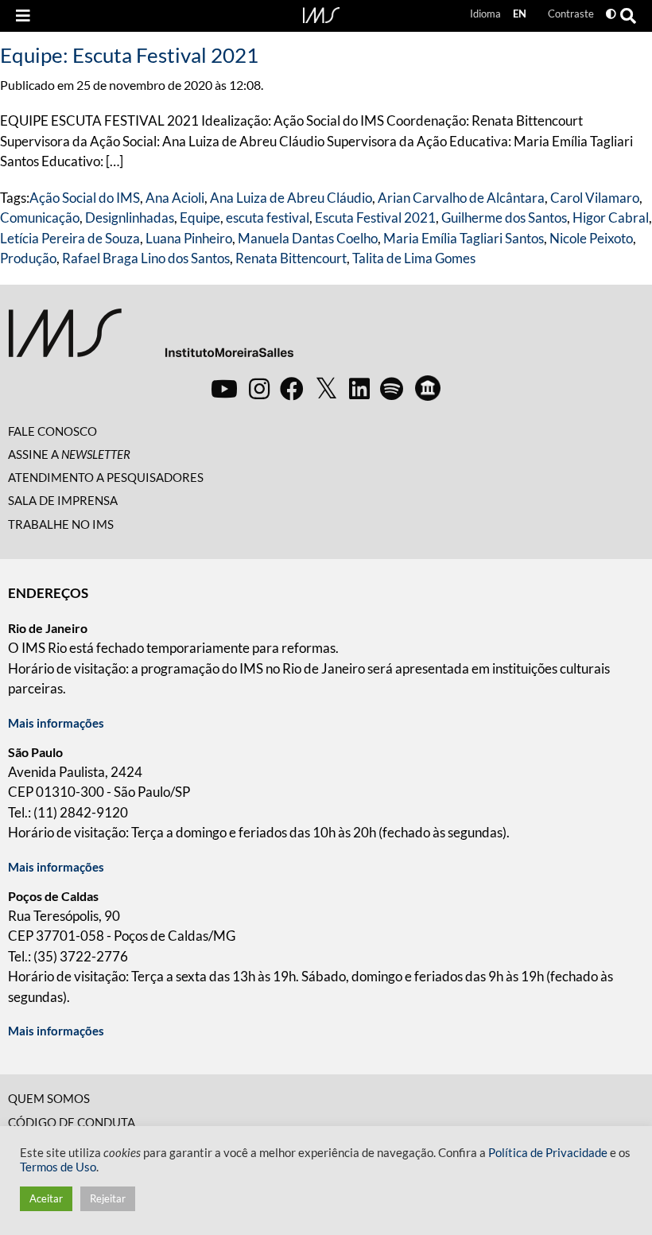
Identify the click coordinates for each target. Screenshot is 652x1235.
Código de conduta (71, 1122)
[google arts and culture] (427, 388)
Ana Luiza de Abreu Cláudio (291, 197)
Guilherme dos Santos (504, 217)
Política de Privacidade (547, 1152)
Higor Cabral (610, 217)
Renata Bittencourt (291, 258)
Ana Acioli (175, 197)
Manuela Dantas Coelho (308, 238)
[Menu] (23, 16)
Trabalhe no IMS (61, 524)
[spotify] (391, 388)
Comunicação (40, 217)
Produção (28, 258)
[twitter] (326, 389)
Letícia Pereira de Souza (70, 238)
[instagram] (259, 388)
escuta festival (267, 217)
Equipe (200, 217)
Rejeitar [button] (108, 1198)
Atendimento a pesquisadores (106, 477)
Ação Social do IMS (84, 197)
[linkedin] (359, 388)
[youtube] (224, 388)
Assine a (69, 454)
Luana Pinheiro (189, 238)
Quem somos (49, 1098)
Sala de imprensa (63, 500)
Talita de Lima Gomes (413, 258)
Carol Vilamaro (594, 197)
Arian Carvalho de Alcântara (461, 197)
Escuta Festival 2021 (375, 217)
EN (519, 13)
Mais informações (56, 723)
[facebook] (292, 388)
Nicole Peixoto (591, 238)
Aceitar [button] (46, 1198)
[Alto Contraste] (611, 13)
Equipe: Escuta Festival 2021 (129, 55)
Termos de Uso (58, 1167)
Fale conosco (52, 431)
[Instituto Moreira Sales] (150, 339)
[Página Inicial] (321, 13)
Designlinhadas (129, 217)
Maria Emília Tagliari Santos (463, 238)
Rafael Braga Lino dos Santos (146, 258)
